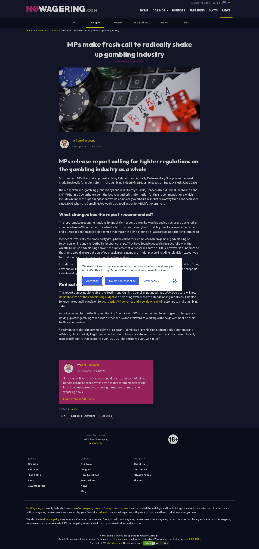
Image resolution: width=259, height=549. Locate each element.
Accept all (92, 281)
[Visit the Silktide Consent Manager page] (174, 281)
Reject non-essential (122, 281)
